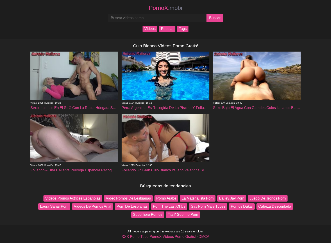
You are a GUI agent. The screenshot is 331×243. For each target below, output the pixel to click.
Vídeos (150, 29)
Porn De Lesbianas (132, 206)
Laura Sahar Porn (54, 206)
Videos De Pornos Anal (92, 206)
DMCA (204, 236)
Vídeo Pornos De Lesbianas (128, 198)
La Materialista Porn (198, 198)
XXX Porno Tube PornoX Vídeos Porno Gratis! (159, 236)
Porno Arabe (166, 198)
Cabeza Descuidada (274, 206)
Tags (183, 29)
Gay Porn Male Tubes (208, 206)
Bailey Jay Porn (231, 198)
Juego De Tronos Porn (268, 198)
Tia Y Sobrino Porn (183, 214)
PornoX (165, 8)
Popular (167, 29)
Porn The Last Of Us (169, 206)
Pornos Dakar (242, 206)
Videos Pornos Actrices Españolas (72, 198)
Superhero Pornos (147, 214)
